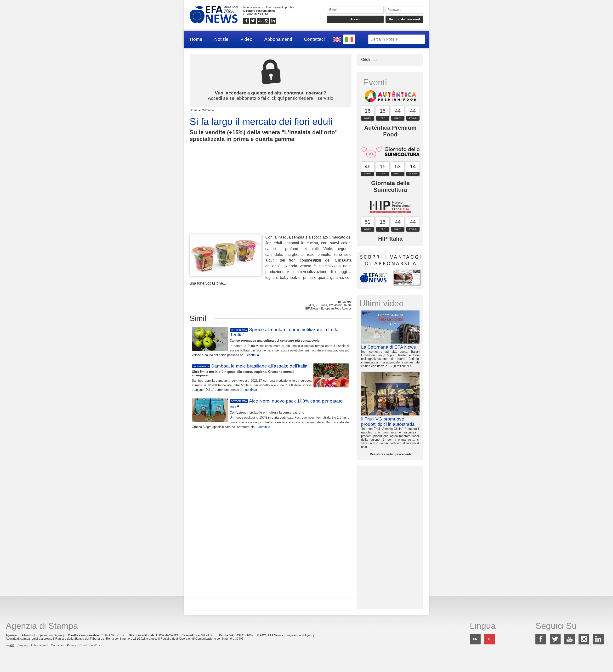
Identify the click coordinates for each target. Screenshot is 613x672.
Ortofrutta (208, 110)
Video (246, 39)
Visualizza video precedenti (390, 454)
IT (489, 639)
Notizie (221, 39)
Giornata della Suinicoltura (390, 186)
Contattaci (314, 39)
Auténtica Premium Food (390, 131)
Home (196, 39)
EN (475, 639)
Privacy (72, 645)
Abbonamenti (278, 39)
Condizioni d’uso (90, 645)
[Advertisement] (271, 197)
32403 (239, 638)
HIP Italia (390, 238)
